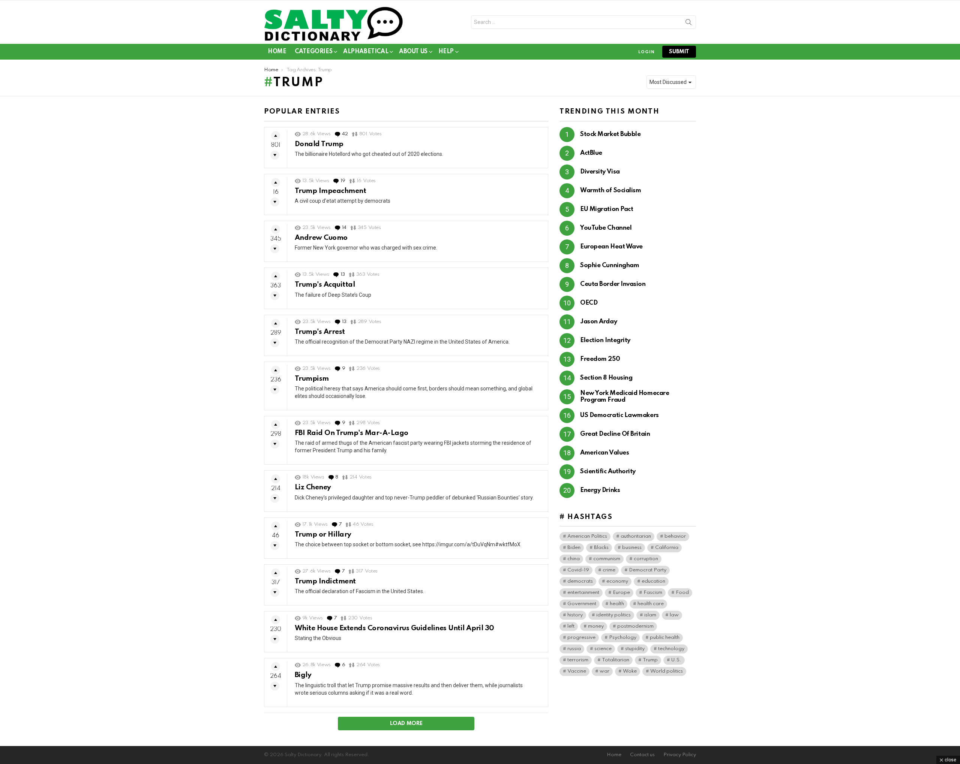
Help (446, 52)
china (573, 558)
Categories (313, 52)
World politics (666, 671)
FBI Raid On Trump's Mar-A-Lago (351, 433)
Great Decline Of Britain (615, 434)
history (575, 615)
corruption (646, 558)
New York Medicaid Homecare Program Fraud (624, 396)
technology (671, 648)
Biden (573, 547)
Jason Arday (598, 321)
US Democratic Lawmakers (619, 415)
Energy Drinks (600, 490)
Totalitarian (615, 660)
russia (574, 648)
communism (606, 558)
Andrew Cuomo (321, 237)
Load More (406, 723)
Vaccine (576, 671)
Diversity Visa (600, 172)
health (617, 603)
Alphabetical (365, 52)
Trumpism (312, 378)
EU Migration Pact (606, 209)
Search (688, 23)
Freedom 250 (600, 359)
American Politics (587, 536)
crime (609, 570)
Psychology (622, 637)
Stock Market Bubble (610, 134)
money (596, 626)
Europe (621, 592)
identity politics (613, 615)
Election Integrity (605, 340)
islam (650, 615)
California (666, 547)
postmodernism (635, 626)
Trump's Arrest (320, 331)
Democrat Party (647, 570)
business (632, 547)
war (604, 671)
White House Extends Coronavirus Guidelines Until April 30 (394, 628)
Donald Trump (319, 144)
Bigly (303, 675)
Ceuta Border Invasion (613, 284)
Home (277, 52)
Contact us (642, 754)
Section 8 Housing (606, 378)
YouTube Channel (606, 228)
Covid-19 (578, 570)
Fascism (653, 592)
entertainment (583, 592)
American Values (604, 453)
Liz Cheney (313, 487)
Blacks (601, 547)
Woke (630, 671)
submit (679, 51)
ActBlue (591, 153)
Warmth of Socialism (610, 190)
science (603, 648)
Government (581, 603)
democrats (580, 581)
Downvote (274, 155)
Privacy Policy (679, 754)
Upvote (275, 135)
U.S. (676, 660)
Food (682, 592)
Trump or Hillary (323, 534)
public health (665, 637)
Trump (650, 660)
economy (617, 581)
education (653, 581)
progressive (581, 637)
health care (651, 603)
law (674, 615)
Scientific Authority (608, 471)
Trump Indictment (325, 581)
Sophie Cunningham (609, 265)
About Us (413, 52)
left (570, 626)
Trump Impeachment (330, 190)
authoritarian (636, 536)
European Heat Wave (611, 247)
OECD (588, 303)
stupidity (635, 648)
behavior (675, 536)
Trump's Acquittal (325, 284)
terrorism (577, 660)
